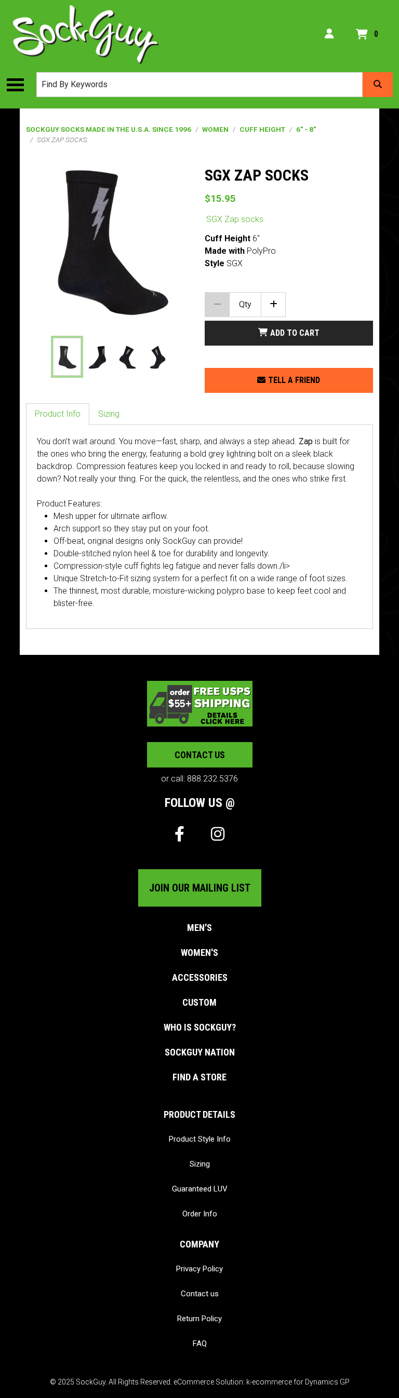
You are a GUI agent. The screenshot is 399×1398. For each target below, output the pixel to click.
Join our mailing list (199, 888)
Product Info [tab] (58, 414)
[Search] (378, 84)
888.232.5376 (212, 779)
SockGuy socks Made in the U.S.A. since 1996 (108, 129)
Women (215, 129)
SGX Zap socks (234, 219)
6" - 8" (306, 129)
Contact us (200, 754)
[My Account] (329, 34)
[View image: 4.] (157, 357)
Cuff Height (262, 129)
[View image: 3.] (127, 357)
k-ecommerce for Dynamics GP (298, 1382)
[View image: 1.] (67, 357)
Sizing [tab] (108, 414)
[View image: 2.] (97, 357)
